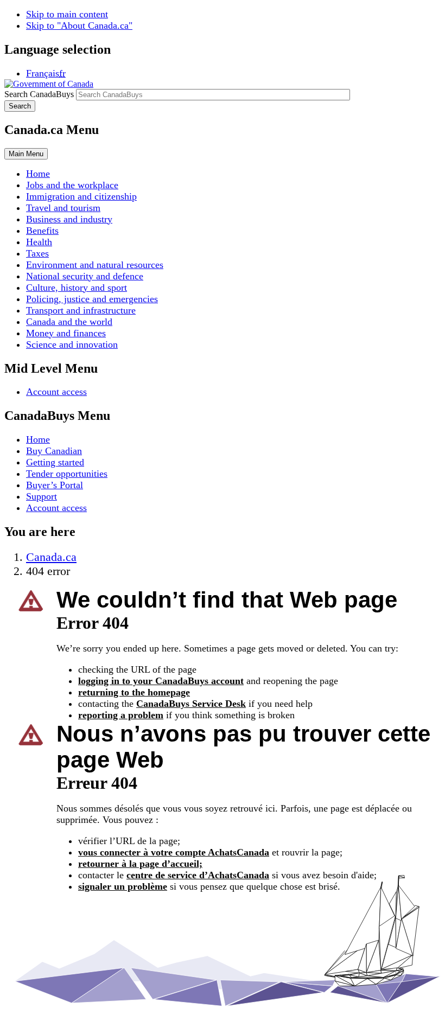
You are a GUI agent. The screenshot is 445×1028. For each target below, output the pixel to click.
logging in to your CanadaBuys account (161, 680)
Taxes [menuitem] (37, 253)
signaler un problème (122, 886)
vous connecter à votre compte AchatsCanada (173, 852)
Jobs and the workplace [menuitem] (72, 185)
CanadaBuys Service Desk (191, 703)
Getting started (55, 462)
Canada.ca (51, 557)
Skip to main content (67, 14)
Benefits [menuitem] (42, 230)
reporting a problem (120, 715)
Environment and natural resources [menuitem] (94, 264)
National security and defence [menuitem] (84, 276)
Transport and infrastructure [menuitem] (81, 310)
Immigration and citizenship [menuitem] (81, 196)
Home (38, 439)
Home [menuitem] (38, 173)
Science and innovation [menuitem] (72, 344)
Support (41, 496)
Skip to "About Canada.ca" (79, 25)
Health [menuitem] (39, 242)
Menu (26, 154)
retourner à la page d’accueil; (140, 863)
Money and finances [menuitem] (66, 333)
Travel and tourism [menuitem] (63, 207)
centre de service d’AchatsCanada (197, 875)
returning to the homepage (134, 692)
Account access (56, 391)
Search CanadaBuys (39, 94)
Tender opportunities (66, 473)
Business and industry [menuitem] (69, 219)
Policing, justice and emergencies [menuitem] (92, 298)
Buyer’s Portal (54, 485)
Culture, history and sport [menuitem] (76, 287)
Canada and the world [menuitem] (69, 321)
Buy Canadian (54, 450)
